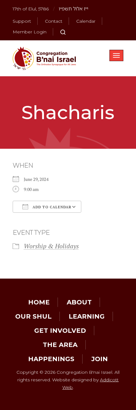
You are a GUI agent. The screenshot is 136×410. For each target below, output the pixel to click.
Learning (87, 316)
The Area (60, 345)
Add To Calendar (51, 207)
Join (99, 359)
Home (39, 302)
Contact (53, 21)
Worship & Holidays (51, 246)
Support (22, 21)
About (79, 302)
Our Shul (33, 316)
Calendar (86, 21)
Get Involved (60, 330)
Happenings (51, 359)
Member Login (29, 32)
